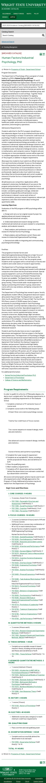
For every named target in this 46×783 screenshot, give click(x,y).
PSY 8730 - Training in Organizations (25, 609)
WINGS (5, 17)
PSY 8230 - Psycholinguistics (22, 539)
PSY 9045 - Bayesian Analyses (22, 680)
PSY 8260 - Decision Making (21, 551)
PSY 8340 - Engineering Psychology (24, 565)
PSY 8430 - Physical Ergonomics (23, 574)
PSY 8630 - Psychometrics (21, 595)
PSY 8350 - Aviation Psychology (23, 570)
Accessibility (39, 778)
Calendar (6, 14)
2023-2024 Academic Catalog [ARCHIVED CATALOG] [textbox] (20, 25)
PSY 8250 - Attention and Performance (26, 546)
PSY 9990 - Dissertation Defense (23, 742)
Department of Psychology (14, 378)
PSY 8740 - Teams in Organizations (24, 614)
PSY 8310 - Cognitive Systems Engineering (27, 558)
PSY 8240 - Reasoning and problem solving (27, 542)
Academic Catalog (10, 9)
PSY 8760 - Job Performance (22, 618)
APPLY (12, 17)
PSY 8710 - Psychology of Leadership (25, 605)
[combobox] (23, 25)
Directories (19, 14)
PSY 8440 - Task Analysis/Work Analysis (26, 579)
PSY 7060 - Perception (20, 511)
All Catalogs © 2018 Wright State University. (17, 778)
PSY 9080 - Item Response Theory (24, 691)
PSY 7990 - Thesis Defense (21, 654)
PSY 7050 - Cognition (19, 508)
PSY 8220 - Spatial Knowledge (22, 537)
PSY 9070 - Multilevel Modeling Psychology (27, 687)
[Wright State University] (8, 772)
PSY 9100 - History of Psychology (24, 706)
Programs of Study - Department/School (26, 69)
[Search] (43, 35)
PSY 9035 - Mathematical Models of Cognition (28, 675)
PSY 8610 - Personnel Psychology (24, 586)
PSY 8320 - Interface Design (22, 563)
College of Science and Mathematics (18, 380)
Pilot (36, 14)
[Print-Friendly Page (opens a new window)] (41, 54)
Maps (29, 14)
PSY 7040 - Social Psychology (22, 506)
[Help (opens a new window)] (44, 54)
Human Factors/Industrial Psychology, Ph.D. (20, 375)
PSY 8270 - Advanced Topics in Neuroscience (28, 553)
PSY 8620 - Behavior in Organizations (25, 591)
